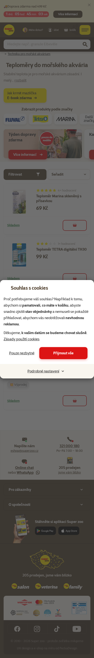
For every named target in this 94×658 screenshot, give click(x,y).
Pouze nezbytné (21, 353)
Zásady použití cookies (22, 339)
